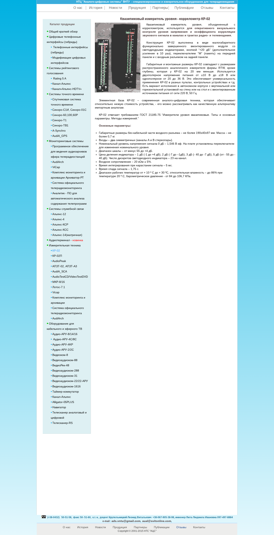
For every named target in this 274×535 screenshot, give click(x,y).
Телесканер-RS (62, 422)
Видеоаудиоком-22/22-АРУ (70, 381)
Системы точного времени (66, 94)
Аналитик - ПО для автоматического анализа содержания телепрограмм (69, 198)
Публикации (185, 8)
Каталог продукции (62, 24)
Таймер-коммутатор (65, 391)
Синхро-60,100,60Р (65, 115)
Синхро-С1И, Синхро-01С (69, 109)
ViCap (56, 167)
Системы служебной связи (66, 208)
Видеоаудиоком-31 (64, 375)
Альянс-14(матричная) (67, 235)
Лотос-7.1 (58, 287)
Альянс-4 (58, 219)
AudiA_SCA (59, 271)
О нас (77, 8)
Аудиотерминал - (66, 240)
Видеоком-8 (60, 354)
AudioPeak (59, 261)
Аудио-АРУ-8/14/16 (64, 334)
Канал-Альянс (61, 83)
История (95, 8)
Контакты (227, 8)
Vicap (55, 292)
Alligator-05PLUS (63, 402)
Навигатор (60, 407)
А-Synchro (59, 130)
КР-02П (57, 255)
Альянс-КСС (60, 229)
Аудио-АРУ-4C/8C (64, 339)
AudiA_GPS (59, 135)
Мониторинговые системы (66, 141)
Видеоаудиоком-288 (65, 370)
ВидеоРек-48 (60, 365)
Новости (115, 8)
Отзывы (207, 8)
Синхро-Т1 (59, 120)
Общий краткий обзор (63, 31)
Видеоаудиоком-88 (64, 360)
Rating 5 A (59, 78)
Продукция (137, 8)
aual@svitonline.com (156, 521)
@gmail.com (126, 521)
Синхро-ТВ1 (60, 125)
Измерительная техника (65, 245)
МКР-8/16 (58, 281)
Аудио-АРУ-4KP (62, 344)
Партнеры (160, 8)
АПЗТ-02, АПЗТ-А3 (64, 266)
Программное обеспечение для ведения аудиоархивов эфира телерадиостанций (70, 151)
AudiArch (58, 161)
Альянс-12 (59, 214)
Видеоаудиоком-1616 (66, 386)
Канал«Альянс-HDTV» (67, 88)
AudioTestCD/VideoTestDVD (70, 276)
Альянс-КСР (60, 224)
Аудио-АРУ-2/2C (63, 349)
